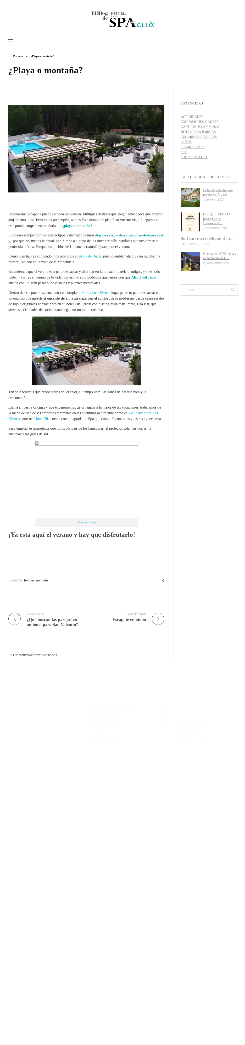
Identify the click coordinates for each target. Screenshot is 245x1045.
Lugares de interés (199, 137)
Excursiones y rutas (199, 122)
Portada (18, 56)
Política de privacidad (192, 737)
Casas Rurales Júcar (101, 732)
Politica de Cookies (190, 731)
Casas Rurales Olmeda (103, 726)
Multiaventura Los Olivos (105, 738)
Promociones (193, 147)
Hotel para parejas (198, 132)
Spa (184, 152)
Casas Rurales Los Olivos (105, 715)
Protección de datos (190, 726)
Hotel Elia (42, 419)
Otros (186, 142)
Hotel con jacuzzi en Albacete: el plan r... (208, 239)
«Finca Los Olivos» (95, 292)
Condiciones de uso (191, 720)
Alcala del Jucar (89, 256)
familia (29, 580)
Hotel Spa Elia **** (101, 720)
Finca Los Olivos (86, 522)
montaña (41, 580)
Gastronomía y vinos (200, 127)
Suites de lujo (194, 157)
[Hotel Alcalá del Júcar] (122, 19)
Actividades (192, 117)
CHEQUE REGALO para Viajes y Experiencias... (217, 219)
